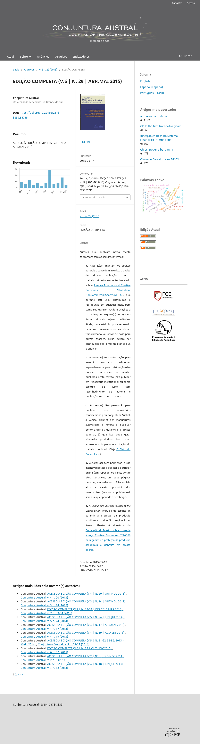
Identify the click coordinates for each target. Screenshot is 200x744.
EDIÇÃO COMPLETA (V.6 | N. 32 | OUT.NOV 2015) (79, 648)
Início (16, 69)
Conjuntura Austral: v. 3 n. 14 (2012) (44, 605)
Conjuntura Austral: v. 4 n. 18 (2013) (44, 668)
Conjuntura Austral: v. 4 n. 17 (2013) (44, 629)
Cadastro (177, 3)
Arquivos (61, 56)
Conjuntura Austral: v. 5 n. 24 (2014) (44, 621)
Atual (10, 56)
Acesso (191, 3)
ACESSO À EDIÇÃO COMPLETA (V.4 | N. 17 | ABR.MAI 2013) (86, 625)
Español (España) (151, 87)
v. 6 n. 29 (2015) (48, 69)
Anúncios (43, 56)
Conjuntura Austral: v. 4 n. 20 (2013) (44, 597)
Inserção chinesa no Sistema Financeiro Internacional (159, 138)
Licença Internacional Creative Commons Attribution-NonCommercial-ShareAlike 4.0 (108, 290)
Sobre (24, 56)
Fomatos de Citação (93, 197)
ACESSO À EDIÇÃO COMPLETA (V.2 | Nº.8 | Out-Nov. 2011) (85, 656)
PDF (87, 142)
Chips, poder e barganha (156, 149)
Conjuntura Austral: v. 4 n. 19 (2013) (44, 636)
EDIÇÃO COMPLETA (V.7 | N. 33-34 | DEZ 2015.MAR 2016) (85, 609)
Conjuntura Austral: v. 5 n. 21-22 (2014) (63, 644)
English (145, 81)
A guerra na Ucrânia (153, 116)
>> (21, 674)
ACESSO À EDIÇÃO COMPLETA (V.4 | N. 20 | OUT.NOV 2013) (86, 593)
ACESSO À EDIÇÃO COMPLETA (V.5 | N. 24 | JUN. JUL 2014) (85, 617)
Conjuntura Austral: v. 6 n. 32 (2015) (44, 652)
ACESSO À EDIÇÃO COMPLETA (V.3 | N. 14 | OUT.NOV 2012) (86, 601)
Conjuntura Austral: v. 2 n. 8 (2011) (43, 660)
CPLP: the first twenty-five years (160, 126)
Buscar (187, 56)
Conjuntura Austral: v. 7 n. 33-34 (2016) (46, 613)
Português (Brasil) (152, 93)
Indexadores (81, 56)
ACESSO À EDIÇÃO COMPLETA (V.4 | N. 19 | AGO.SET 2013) (86, 632)
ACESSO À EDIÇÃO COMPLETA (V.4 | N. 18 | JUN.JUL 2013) (85, 664)
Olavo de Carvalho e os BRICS (159, 159)
